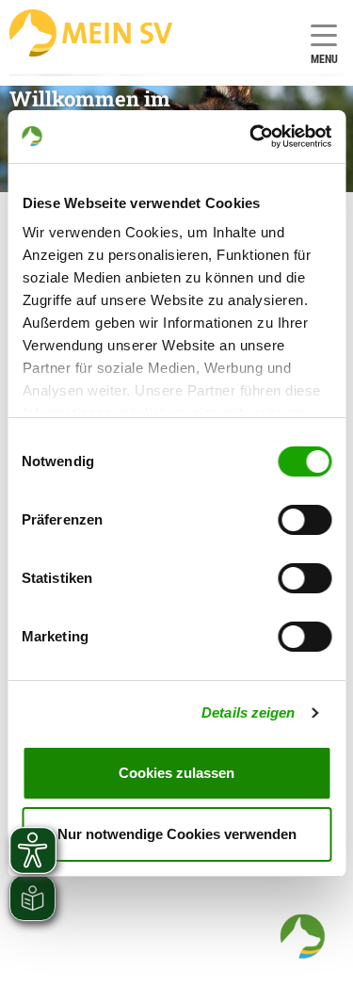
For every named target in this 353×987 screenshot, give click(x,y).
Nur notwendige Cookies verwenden (177, 834)
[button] (302, 936)
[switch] (304, 520)
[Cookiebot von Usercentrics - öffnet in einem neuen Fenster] (251, 136)
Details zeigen (248, 712)
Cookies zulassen (176, 773)
